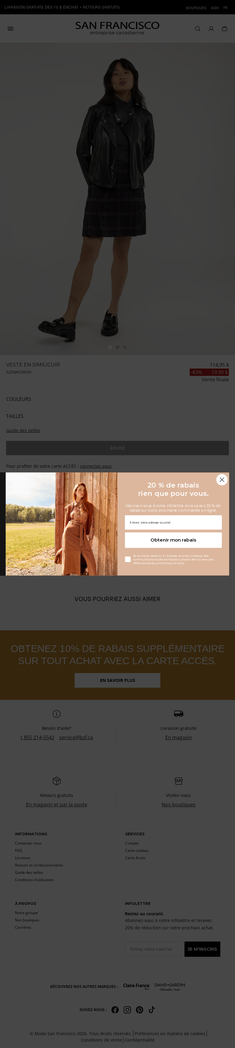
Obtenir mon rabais (173, 540)
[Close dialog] (222, 480)
